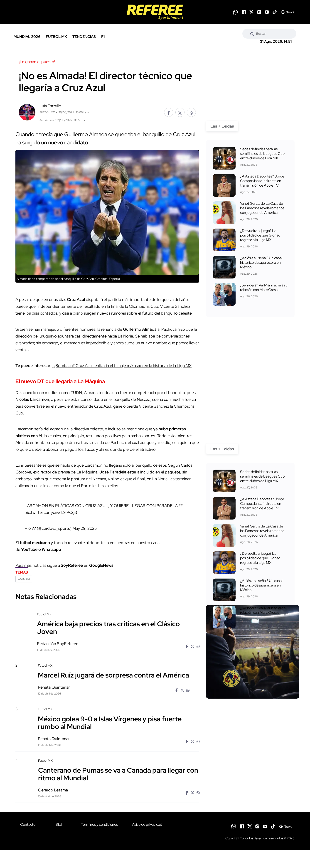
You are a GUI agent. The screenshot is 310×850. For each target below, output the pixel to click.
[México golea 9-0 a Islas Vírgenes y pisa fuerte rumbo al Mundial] (252, 745)
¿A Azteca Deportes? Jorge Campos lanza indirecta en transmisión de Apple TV (262, 181)
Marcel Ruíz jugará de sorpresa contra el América (113, 675)
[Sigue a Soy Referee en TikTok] (274, 12)
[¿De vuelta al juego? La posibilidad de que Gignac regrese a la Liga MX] (224, 240)
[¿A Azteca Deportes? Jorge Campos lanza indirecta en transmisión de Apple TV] (224, 185)
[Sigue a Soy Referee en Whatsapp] (235, 12)
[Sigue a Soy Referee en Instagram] (259, 12)
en (86, 565)
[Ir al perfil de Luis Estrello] (27, 111)
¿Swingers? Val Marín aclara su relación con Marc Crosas (264, 287)
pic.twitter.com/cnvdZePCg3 (51, 512)
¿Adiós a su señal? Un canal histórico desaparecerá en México (261, 262)
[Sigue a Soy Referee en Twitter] (251, 12)
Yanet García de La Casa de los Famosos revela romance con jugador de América (262, 208)
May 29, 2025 (84, 528)
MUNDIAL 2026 (27, 36)
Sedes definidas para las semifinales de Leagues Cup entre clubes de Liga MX (262, 153)
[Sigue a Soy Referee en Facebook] (243, 12)
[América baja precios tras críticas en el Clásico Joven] (252, 652)
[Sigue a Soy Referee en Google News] (287, 12)
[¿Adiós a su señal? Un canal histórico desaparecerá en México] (224, 267)
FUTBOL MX (56, 36)
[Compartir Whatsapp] (191, 112)
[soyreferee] (155, 12)
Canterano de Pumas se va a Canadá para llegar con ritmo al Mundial (118, 774)
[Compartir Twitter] (180, 112)
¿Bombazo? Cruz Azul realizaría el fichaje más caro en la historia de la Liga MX (122, 365)
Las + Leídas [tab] (222, 126)
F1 (103, 36)
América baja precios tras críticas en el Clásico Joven (108, 627)
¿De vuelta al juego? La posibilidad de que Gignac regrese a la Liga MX (260, 235)
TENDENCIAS (84, 36)
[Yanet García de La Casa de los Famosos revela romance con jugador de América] (224, 212)
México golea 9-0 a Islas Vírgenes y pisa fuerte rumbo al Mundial (110, 722)
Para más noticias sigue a (37, 565)
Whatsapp (51, 549)
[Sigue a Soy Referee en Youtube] (267, 12)
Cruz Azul (24, 579)
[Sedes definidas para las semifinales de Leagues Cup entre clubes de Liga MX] (224, 158)
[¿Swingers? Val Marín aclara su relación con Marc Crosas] (224, 294)
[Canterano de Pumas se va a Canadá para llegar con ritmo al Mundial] (252, 797)
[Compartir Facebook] (168, 112)
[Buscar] (252, 34)
